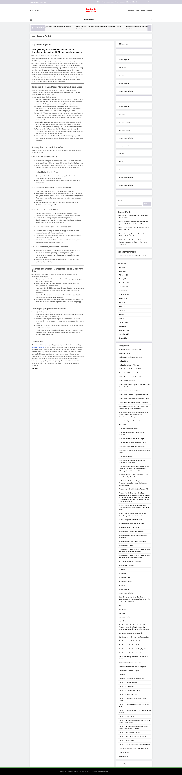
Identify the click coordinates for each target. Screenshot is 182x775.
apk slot (121, 154)
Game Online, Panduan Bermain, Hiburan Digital (134, 399)
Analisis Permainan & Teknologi (129, 365)
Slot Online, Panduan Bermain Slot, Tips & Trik (133, 649)
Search (120, 200)
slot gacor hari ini (124, 122)
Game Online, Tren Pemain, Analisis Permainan (133, 402)
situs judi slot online (125, 581)
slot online (122, 621)
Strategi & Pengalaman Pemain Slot (130, 663)
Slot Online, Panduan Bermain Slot (129, 645)
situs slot (122, 585)
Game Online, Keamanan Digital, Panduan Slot (133, 395)
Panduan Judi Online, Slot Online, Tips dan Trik (133, 489)
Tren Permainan (124, 752)
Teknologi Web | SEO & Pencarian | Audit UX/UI (133, 736)
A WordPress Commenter (127, 255)
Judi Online (122, 425)
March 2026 (122, 271)
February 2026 (123, 275)
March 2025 (122, 318)
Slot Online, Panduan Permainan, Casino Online (133, 653)
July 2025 (122, 302)
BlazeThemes (103, 771)
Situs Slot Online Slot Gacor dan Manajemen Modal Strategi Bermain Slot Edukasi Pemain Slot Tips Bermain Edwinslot (134, 599)
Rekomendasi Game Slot (127, 565)
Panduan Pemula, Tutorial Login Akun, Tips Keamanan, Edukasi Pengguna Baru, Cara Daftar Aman (134, 508)
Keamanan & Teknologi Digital (128, 429)
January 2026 (123, 279)
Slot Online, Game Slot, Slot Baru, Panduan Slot (134, 637)
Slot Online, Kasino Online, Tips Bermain (131, 641)
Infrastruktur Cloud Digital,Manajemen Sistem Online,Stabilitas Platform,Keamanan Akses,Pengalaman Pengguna (133, 415)
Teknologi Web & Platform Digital (129, 732)
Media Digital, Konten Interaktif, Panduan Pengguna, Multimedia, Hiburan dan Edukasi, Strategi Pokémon (133, 483)
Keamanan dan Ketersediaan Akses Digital (132, 442)
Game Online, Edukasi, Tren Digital (129, 391)
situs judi (122, 569)
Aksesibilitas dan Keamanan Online (130, 349)
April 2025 (122, 314)
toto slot (121, 161)
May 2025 (122, 310)
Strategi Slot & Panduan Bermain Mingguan (132, 667)
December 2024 (124, 330)
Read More (34, 368)
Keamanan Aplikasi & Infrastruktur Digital (132, 439)
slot (120, 99)
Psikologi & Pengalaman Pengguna (130, 561)
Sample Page (89, 19)
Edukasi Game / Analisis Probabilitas (130, 377)
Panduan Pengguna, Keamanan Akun (130, 520)
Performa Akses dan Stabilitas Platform (131, 523)
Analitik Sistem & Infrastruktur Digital (130, 369)
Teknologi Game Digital (126, 716)
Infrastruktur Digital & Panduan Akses (130, 421)
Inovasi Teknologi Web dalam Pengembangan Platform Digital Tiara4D (117, 2)
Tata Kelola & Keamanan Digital (129, 671)
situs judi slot (123, 573)
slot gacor (122, 52)
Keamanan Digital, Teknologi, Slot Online (131, 446)
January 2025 (123, 326)
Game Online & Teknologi (127, 381)
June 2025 (122, 306)
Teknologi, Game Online (126, 740)
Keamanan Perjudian (125, 456)
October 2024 (123, 338)
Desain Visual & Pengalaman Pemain (130, 373)
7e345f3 (35, 56)
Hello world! (142, 255)
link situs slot (123, 67)
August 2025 (123, 298)
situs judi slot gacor (125, 577)
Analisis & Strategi (125, 353)
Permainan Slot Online (126, 545)
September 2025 (124, 295)
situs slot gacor (124, 60)
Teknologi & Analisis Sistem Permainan (131, 678)
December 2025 (124, 283)
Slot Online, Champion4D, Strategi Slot (131, 633)
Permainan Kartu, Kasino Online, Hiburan (131, 531)
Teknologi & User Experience (128, 694)
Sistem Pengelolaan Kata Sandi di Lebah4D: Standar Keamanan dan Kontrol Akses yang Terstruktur (133, 242)
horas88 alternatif (37, 347)
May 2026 (122, 267)
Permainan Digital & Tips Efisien (129, 527)
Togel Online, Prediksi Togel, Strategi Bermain (133, 748)
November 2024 (124, 334)
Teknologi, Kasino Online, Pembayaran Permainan (134, 744)
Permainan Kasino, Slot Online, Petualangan (132, 541)
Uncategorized (123, 756)
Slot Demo (122, 609)
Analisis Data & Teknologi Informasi (130, 357)
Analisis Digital (123, 361)
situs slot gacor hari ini (126, 91)
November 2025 (124, 287)
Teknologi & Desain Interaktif (128, 682)
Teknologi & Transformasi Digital (129, 690)
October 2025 (123, 291)
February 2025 (123, 322)
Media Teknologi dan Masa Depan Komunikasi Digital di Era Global (74, 26)
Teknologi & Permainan (126, 686)
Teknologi (122, 674)
